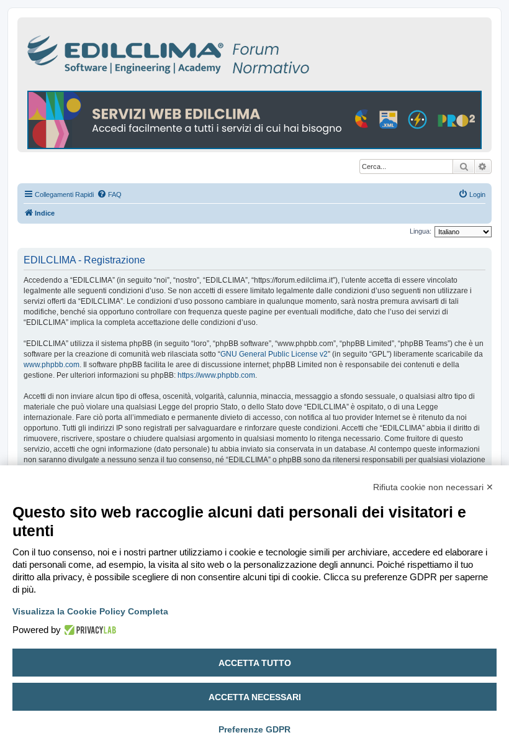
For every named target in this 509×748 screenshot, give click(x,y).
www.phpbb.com (51, 364)
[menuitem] (109, 194)
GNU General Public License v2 (274, 354)
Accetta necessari (255, 697)
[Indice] (222, 52)
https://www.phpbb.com (216, 375)
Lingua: (420, 231)
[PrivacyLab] (88, 630)
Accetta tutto (254, 663)
